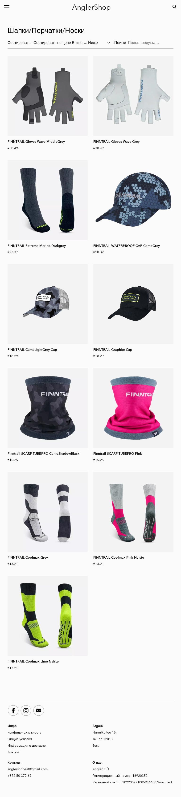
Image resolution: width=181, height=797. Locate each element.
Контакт (13, 752)
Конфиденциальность (24, 732)
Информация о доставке (27, 746)
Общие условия (20, 739)
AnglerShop (91, 7)
